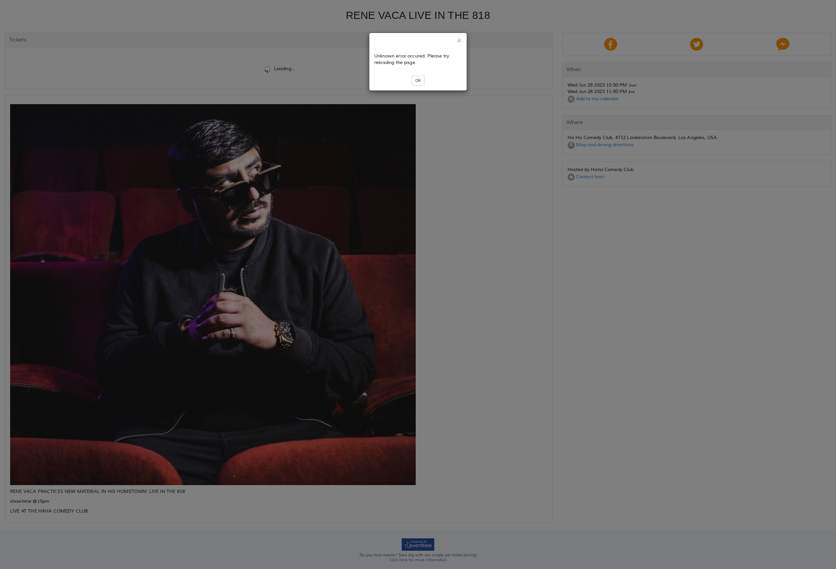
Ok (418, 80)
